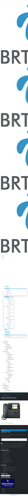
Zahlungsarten (6, 457)
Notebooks (10, 303)
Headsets (10, 321)
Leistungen (7, 287)
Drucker (9, 301)
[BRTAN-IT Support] (8, 483)
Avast (9, 311)
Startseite (5, 341)
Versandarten (6, 459)
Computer (8, 289)
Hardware (8, 298)
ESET (9, 314)
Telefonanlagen (9, 293)
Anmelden (8, 336)
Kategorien (7, 296)
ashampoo (10, 309)
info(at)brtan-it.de (10, 470)
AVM (9, 326)
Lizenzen (10, 322)
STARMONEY (10, 316)
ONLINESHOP (6, 387)
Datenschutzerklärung (17, 447)
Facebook (3, 475)
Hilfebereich (6, 385)
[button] (3, 256)
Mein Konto (7, 334)
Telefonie (8, 317)
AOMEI (9, 308)
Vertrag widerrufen (14, 495)
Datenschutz (6, 452)
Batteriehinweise (7, 462)
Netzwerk (8, 324)
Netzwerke (8, 291)
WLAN (9, 327)
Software (8, 306)
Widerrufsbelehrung (8, 460)
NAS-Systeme (10, 304)
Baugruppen (10, 319)
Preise (6, 349)
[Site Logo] (4, 490)
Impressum (5, 454)
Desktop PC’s (10, 299)
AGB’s (4, 455)
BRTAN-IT (11, 423)
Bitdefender (10, 312)
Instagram (8, 475)
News (4, 384)
